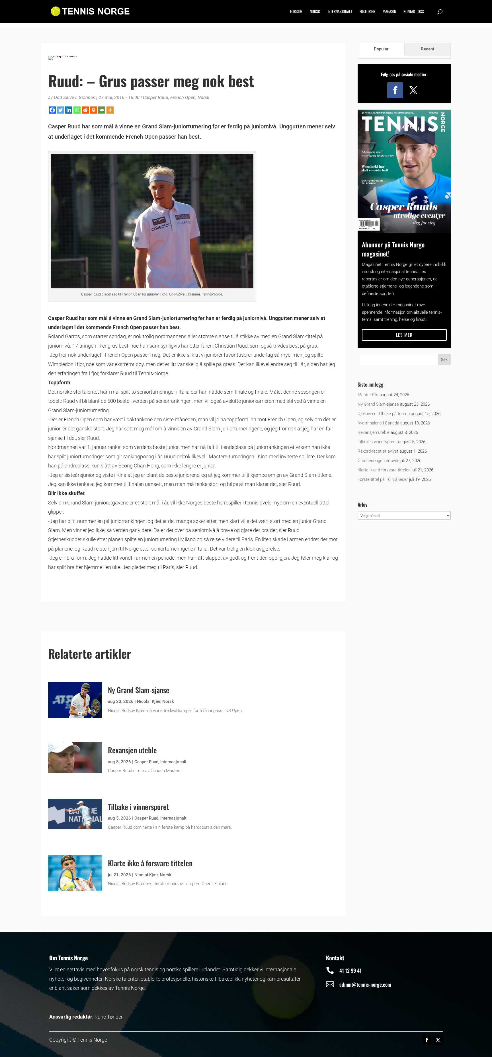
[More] (110, 110)
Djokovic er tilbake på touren (384, 413)
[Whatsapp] (77, 110)
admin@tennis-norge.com (365, 984)
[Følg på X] (413, 90)
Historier (367, 11)
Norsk (315, 11)
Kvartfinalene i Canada (378, 423)
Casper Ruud (155, 97)
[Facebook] (52, 110)
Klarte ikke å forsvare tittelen (150, 863)
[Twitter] (60, 110)
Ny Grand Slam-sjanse (138, 689)
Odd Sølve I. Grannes (74, 97)
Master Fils (368, 394)
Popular (381, 49)
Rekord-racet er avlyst (378, 451)
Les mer (404, 334)
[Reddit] (85, 110)
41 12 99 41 (350, 970)
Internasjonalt (339, 11)
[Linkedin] (68, 110)
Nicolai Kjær (148, 701)
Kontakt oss (413, 11)
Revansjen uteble (132, 750)
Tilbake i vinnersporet (138, 806)
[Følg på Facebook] (395, 90)
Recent (427, 49)
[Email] (101, 110)
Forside (296, 11)
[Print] (93, 110)
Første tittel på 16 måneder (383, 479)
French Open (183, 97)
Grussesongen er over (378, 460)
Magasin (389, 11)
